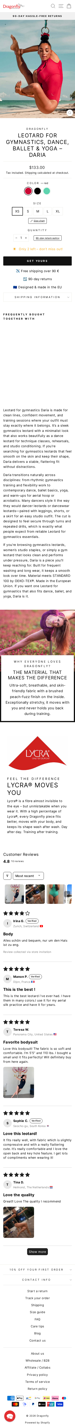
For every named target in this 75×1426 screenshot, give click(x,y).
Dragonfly (37, 128)
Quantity (37, 230)
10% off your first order (36, 1269)
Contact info (36, 1279)
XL (58, 211)
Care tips (37, 1326)
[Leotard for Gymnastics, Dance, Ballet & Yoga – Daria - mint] (14, 390)
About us (37, 1353)
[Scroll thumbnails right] (67, 894)
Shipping (31, 172)
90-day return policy (47, 238)
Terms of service (37, 1382)
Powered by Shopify (37, 1422)
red (28, 191)
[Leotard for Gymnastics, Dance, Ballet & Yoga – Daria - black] (9, 390)
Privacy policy (37, 1375)
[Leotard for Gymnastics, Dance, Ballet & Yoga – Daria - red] (5, 390)
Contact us (37, 1340)
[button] (18, 1082)
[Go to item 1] (14, 894)
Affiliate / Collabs (37, 1367)
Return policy (37, 1389)
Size (37, 203)
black (37, 191)
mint (47, 191)
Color (37, 183)
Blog (37, 1333)
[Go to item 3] (56, 894)
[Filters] (7, 876)
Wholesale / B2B (37, 1360)
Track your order (37, 1298)
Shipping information (38, 297)
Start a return (37, 1291)
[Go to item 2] (35, 894)
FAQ (37, 1319)
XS (17, 211)
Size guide (37, 1312)
